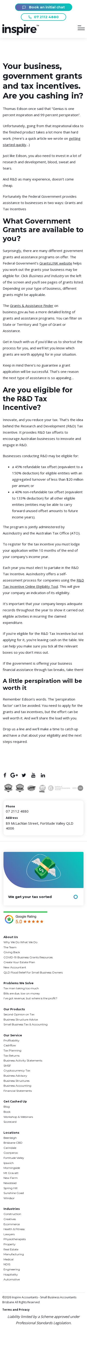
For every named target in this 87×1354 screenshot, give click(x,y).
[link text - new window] (25, 918)
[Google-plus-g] (14, 775)
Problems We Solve (18, 983)
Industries (11, 1209)
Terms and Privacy (16, 1310)
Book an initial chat (46, 7)
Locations (11, 1132)
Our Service (12, 1035)
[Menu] (81, 28)
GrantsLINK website (55, 263)
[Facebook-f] (4, 775)
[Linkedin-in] (42, 775)
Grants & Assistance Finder (31, 305)
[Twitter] (23, 775)
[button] (20, 34)
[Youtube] (33, 775)
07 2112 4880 (46, 17)
